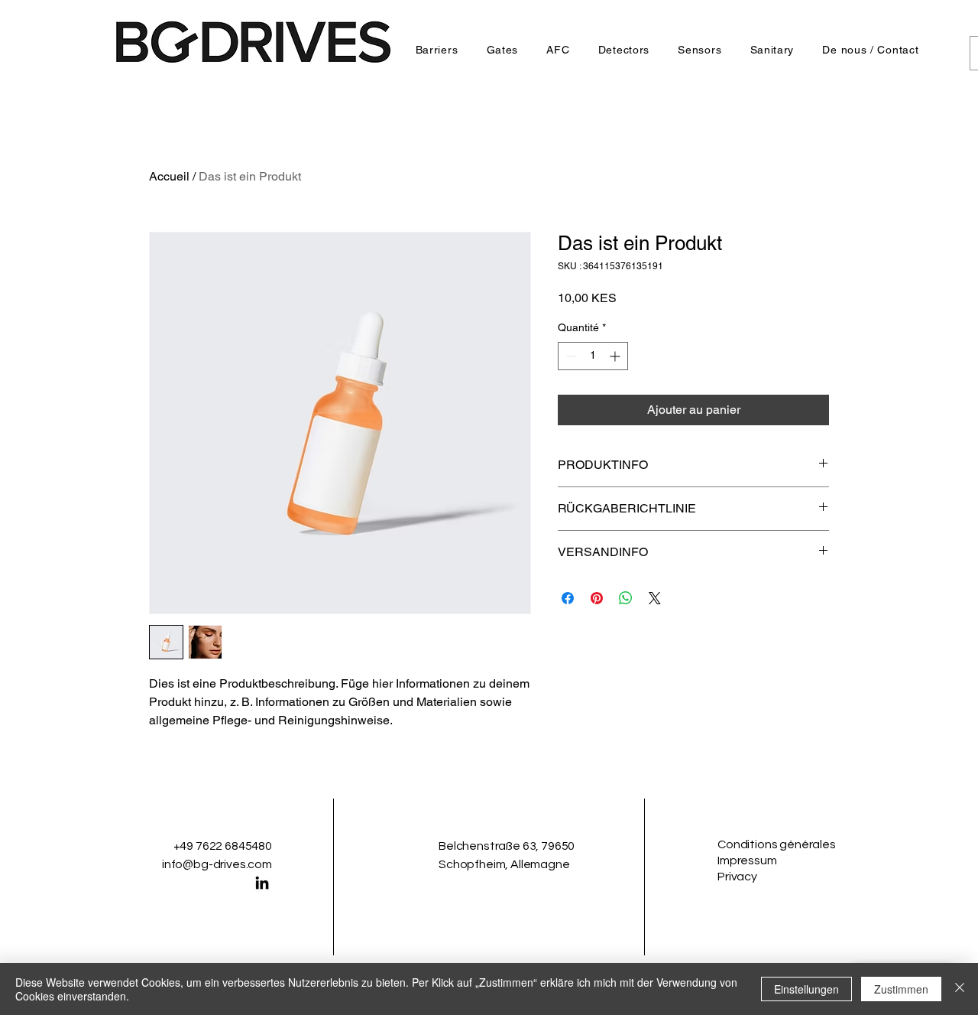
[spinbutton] (593, 356)
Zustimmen (901, 989)
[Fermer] (959, 989)
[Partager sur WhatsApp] (626, 598)
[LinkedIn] (262, 882)
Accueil (169, 176)
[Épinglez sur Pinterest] (597, 598)
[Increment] (616, 356)
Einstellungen (806, 989)
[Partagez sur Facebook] (568, 598)
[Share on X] (655, 598)
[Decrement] (569, 356)
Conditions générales (776, 844)
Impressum (747, 860)
